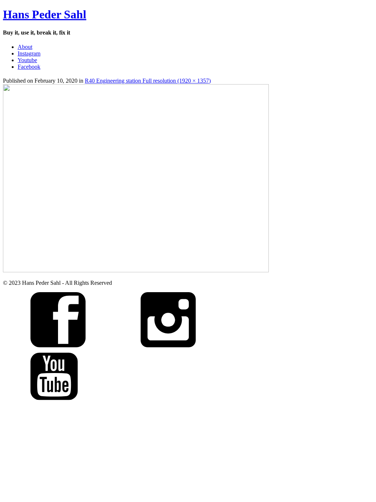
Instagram (29, 53)
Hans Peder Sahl (44, 14)
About (25, 47)
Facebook (29, 67)
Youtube (27, 60)
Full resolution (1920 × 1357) (176, 81)
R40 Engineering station (113, 81)
